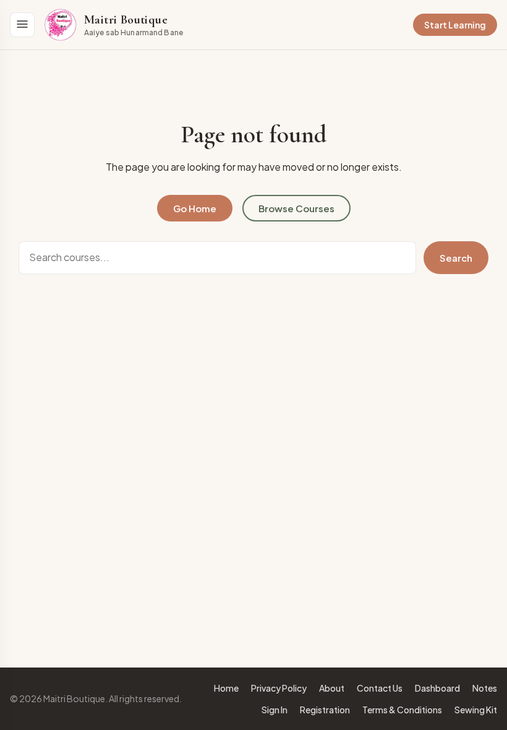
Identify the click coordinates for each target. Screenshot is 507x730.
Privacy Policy (279, 688)
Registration (325, 709)
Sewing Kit (475, 709)
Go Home (194, 208)
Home (226, 688)
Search (456, 258)
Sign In (275, 709)
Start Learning (455, 24)
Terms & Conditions (402, 709)
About (331, 688)
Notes (484, 688)
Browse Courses (296, 208)
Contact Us (380, 688)
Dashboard (437, 688)
